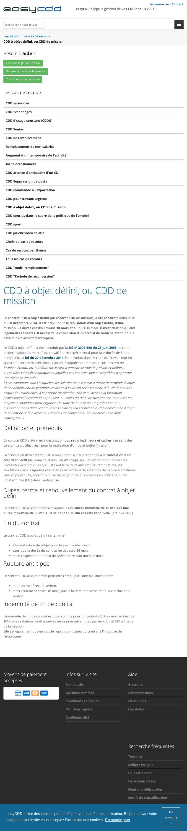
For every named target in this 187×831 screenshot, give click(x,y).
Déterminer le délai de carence (25, 71)
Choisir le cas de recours (22, 79)
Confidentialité (77, 717)
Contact (178, 4)
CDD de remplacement (23, 138)
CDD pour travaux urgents (26, 198)
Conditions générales (82, 701)
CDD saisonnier (17, 103)
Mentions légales (79, 709)
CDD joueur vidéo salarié (25, 233)
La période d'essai (142, 781)
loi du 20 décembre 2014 (44, 357)
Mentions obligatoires (145, 789)
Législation (136, 709)
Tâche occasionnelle (21, 164)
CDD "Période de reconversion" (30, 276)
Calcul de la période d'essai (23, 63)
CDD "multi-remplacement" (27, 267)
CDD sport (14, 224)
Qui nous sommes (80, 693)
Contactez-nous (140, 693)
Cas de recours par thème (26, 250)
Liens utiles (137, 701)
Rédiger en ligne (140, 764)
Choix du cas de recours (24, 241)
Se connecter (159, 4)
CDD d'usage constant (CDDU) (29, 120)
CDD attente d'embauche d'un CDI (33, 172)
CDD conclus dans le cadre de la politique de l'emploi (47, 215)
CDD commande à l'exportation (30, 190)
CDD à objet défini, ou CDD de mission (36, 207)
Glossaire (135, 684)
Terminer (135, 756)
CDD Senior (14, 129)
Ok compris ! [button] (171, 817)
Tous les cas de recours (24, 259)
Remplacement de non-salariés (30, 146)
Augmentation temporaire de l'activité (36, 155)
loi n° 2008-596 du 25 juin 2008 (93, 347)
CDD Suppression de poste (26, 181)
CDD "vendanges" (19, 112)
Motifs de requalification (147, 797)
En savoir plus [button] (117, 820)
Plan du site (75, 684)
